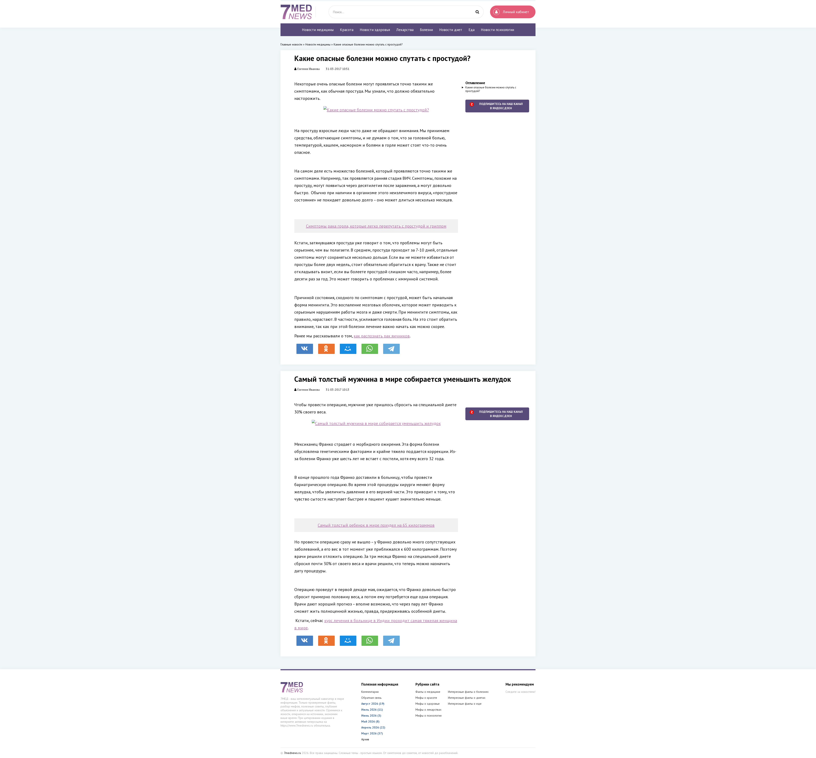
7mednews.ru (292, 753)
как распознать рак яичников (382, 336)
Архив (365, 739)
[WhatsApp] (369, 347)
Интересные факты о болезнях (468, 692)
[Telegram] (391, 347)
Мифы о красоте (426, 698)
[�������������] (326, 347)
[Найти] (477, 12)
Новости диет (450, 29)
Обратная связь (371, 698)
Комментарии (370, 692)
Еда (472, 29)
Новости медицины (318, 29)
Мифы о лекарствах (428, 709)
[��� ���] (348, 347)
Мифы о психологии (428, 715)
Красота (346, 29)
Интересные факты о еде (465, 704)
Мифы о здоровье (427, 704)
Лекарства (405, 29)
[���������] (304, 347)
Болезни (426, 29)
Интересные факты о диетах (466, 698)
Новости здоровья (375, 29)
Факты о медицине (427, 692)
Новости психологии (497, 29)
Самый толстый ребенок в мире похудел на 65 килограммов (376, 525)
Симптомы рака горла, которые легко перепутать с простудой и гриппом (376, 226)
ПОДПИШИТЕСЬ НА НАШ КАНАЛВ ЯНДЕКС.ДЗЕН (501, 106)
